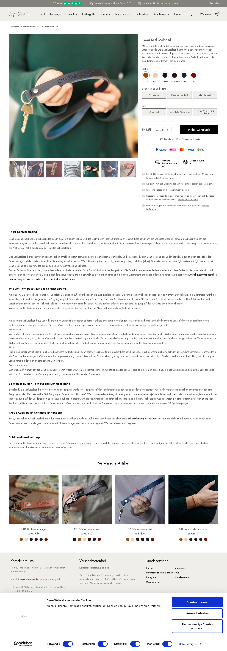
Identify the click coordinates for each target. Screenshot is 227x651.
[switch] (103, 644)
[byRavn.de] (18, 13)
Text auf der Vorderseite (179, 112)
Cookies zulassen (197, 602)
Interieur (105, 14)
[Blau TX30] (73, 96)
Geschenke (160, 14)
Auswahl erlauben (197, 613)
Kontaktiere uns (182, 577)
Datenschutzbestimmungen (159, 572)
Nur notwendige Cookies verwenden (197, 626)
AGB (177, 572)
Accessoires (122, 14)
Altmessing (154, 95)
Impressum (180, 568)
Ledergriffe (89, 14)
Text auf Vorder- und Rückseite (204, 112)
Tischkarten (141, 14)
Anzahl (159, 130)
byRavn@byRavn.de (28, 579)
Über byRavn (214, 3)
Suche (149, 568)
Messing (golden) (179, 95)
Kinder (178, 14)
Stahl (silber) (205, 95)
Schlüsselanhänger (49, 14)
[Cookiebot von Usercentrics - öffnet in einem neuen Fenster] (22, 644)
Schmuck (69, 14)
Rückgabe (151, 577)
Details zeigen (187, 643)
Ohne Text (154, 112)
